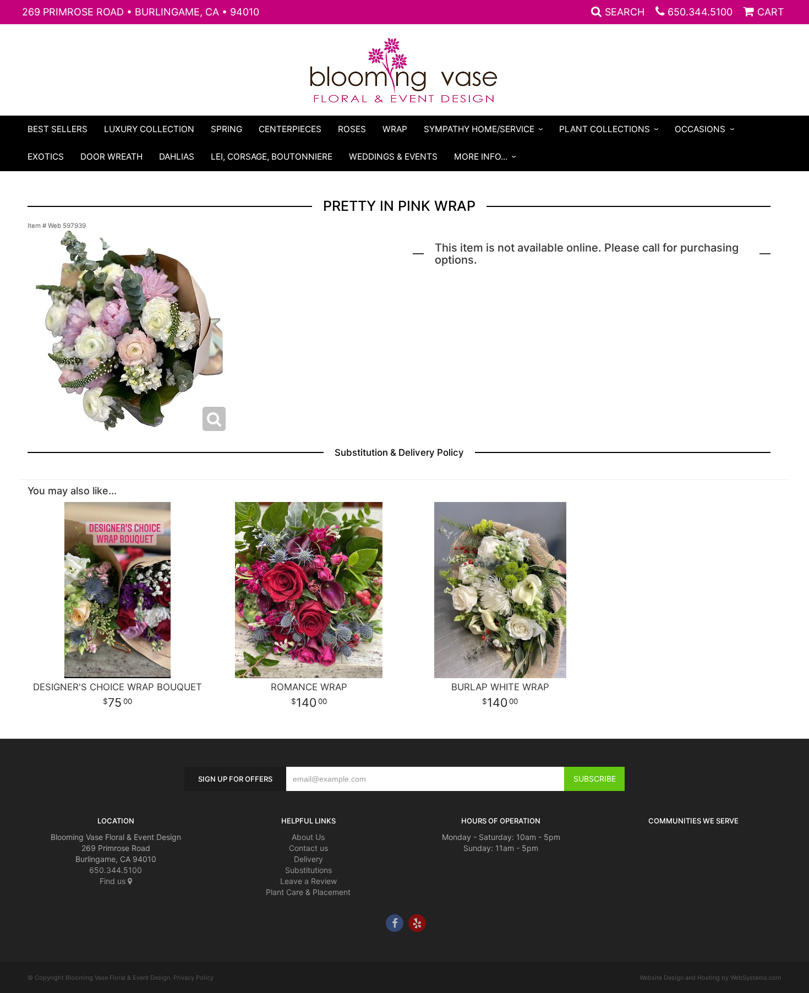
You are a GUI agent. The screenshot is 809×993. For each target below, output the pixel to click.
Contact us (308, 848)
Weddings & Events (393, 156)
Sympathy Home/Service (479, 129)
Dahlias (176, 156)
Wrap (394, 129)
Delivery (308, 859)
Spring (226, 129)
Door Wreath (111, 156)
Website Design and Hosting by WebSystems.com (710, 977)
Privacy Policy (193, 977)
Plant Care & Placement (308, 892)
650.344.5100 (700, 12)
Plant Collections (604, 129)
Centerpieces (290, 129)
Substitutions (308, 870)
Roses (352, 129)
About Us (308, 837)
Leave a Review (308, 881)
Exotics (46, 156)
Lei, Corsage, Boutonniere (271, 156)
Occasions (700, 129)
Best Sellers (58, 129)
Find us (114, 881)
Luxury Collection (149, 129)
